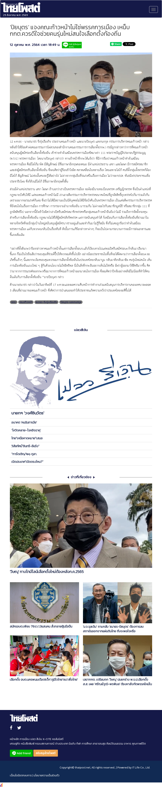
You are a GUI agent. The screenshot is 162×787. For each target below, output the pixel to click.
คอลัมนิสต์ (57, 739)
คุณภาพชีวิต (139, 744)
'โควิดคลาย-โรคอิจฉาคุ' (26, 430)
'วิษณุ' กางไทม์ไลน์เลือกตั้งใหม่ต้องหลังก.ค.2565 (47, 572)
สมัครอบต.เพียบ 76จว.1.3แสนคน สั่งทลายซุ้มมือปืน (41, 626)
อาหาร (127, 744)
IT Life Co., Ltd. (141, 767)
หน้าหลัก (14, 739)
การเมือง (25, 739)
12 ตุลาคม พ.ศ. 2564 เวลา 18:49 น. (35, 45)
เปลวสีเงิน (81, 330)
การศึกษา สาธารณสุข (94, 744)
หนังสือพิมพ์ (27, 744)
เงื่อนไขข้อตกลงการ (21, 775)
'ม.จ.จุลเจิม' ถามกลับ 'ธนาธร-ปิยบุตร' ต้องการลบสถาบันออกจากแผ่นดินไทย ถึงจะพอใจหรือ (113, 628)
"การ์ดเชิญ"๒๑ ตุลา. (24, 453)
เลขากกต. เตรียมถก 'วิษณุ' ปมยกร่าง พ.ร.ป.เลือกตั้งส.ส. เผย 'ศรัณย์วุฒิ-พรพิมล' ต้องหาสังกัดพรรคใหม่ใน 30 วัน (117, 681)
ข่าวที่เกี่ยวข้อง (81, 477)
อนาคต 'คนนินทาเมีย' (24, 422)
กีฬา (78, 744)
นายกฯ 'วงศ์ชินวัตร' (27, 413)
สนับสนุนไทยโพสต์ (46, 753)
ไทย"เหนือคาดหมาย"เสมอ (27, 438)
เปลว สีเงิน (36, 739)
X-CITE (47, 739)
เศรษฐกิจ (15, 744)
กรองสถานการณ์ (44, 744)
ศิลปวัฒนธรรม (114, 744)
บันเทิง (72, 744)
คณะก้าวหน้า (26, 302)
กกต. (13, 302)
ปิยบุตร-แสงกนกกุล (71, 302)
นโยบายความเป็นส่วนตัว (46, 775)
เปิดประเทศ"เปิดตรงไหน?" (27, 461)
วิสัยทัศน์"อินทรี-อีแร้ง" (25, 446)
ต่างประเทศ (61, 744)
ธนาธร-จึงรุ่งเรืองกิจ (46, 302)
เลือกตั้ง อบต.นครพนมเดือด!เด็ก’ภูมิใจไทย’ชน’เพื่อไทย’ (44, 679)
